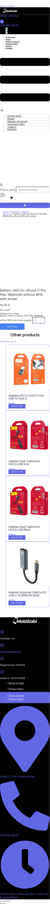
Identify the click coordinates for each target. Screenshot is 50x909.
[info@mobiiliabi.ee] (2, 646)
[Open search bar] (1, 185)
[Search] (2, 195)
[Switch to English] (10, 29)
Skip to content (7, 6)
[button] (25, 82)
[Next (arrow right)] (4, 903)
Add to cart (12, 326)
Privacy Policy (16, 689)
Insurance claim (12, 44)
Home (6, 212)
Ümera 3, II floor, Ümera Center (17, 776)
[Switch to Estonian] (11, 31)
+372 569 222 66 (9, 25)
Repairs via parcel (12, 41)
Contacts (9, 48)
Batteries (15, 212)
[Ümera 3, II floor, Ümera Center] (25, 771)
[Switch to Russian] (10, 33)
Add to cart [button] (17, 406)
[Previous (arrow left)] (1, 903)
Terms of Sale (16, 683)
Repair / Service (9, 16)
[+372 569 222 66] (2, 22)
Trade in (9, 46)
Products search (7, 190)
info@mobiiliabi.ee (10, 652)
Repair (8, 39)
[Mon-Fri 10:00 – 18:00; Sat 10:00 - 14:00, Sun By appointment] (25, 888)
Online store (10, 37)
